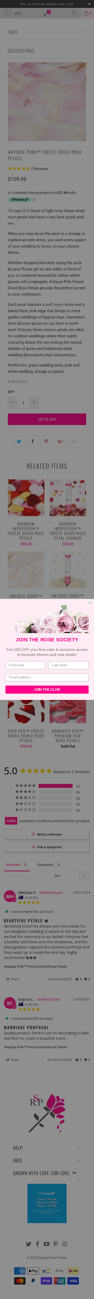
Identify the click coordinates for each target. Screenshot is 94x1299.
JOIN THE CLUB (47, 690)
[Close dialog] (90, 603)
